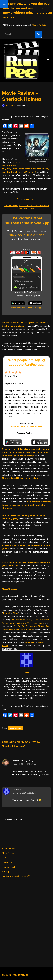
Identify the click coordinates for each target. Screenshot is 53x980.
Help (4, 858)
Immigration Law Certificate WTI (16, 876)
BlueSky (5, 645)
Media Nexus (8, 853)
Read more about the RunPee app (26, 308)
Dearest (15, 761)
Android (42, 25)
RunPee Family (9, 867)
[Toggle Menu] (4, 4)
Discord (40, 642)
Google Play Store (34, 426)
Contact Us (7, 862)
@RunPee (29, 642)
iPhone (34, 25)
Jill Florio (9, 105)
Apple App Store (18, 426)
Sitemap (5, 871)
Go (38, 34)
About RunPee (8, 848)
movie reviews (15, 728)
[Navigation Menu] (48, 60)
